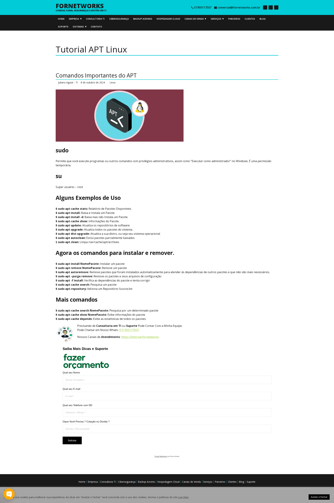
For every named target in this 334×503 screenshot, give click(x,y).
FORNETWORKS (80, 6)
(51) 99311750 (128, 330)
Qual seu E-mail (71, 389)
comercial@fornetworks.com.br (239, 7)
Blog (263, 18)
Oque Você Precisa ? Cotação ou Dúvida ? (86, 421)
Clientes (250, 18)
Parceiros (234, 18)
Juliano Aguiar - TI (68, 82)
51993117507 (202, 7)
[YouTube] (276, 7)
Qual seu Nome (71, 372)
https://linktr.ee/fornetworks (140, 337)
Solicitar (72, 440)
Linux (113, 82)
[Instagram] (271, 7)
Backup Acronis (142, 18)
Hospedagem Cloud (168, 18)
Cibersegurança (119, 18)
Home (61, 18)
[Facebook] (265, 7)
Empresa (74, 18)
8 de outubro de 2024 (93, 82)
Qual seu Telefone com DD (77, 405)
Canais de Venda (194, 18)
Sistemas (78, 26)
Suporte (63, 26)
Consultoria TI (95, 18)
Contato (96, 26)
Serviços (216, 18)
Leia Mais (183, 497)
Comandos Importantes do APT (96, 75)
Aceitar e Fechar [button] (319, 496)
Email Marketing (161, 456)
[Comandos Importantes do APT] (167, 115)
